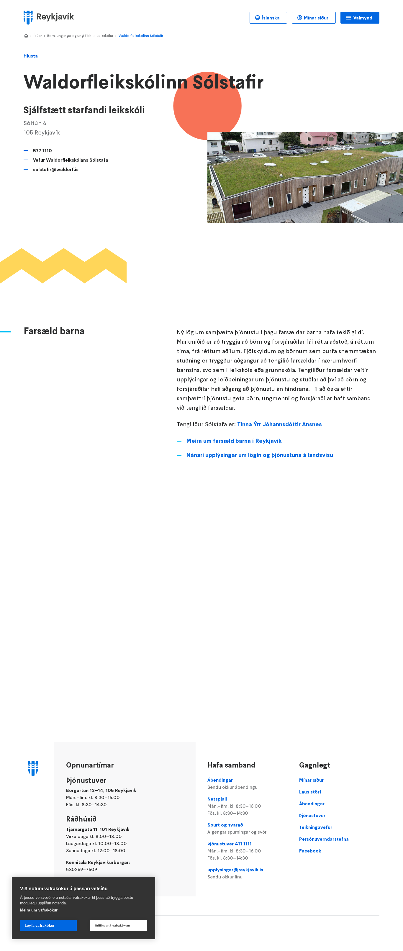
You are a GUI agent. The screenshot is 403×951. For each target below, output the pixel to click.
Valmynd (362, 18)
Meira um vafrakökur (39, 910)
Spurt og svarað (236, 828)
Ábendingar (232, 783)
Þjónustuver (312, 815)
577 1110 (42, 150)
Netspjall (234, 806)
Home (26, 36)
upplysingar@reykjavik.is (235, 873)
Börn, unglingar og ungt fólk (69, 35)
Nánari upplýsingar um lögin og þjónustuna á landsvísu (259, 455)
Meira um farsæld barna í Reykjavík (234, 441)
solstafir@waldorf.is (55, 169)
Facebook (310, 851)
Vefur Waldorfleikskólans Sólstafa (70, 160)
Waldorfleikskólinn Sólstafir (141, 35)
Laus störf (310, 792)
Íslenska (271, 18)
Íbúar (38, 35)
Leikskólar (105, 35)
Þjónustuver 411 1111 (234, 851)
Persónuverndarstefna (324, 839)
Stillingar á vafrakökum (112, 925)
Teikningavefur (315, 827)
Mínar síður (316, 18)
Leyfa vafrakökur (40, 926)
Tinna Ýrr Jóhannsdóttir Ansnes (279, 424)
